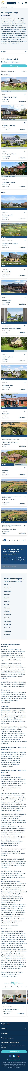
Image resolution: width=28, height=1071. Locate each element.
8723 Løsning (7, 617)
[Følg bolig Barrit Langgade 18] (25, 212)
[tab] (6, 987)
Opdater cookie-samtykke (15, 1059)
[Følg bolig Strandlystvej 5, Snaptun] (25, 180)
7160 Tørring (6, 601)
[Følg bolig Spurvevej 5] (25, 411)
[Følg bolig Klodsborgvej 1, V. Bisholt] (25, 151)
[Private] (3, 3)
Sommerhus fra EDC (6, 325)
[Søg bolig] (18, 2)
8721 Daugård (7, 611)
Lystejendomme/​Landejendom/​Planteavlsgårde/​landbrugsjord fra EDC (11, 497)
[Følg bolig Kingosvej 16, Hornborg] (25, 123)
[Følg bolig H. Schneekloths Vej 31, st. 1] (24, 1007)
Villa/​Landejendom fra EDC (7, 240)
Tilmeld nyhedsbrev (14, 1051)
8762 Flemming (7, 621)
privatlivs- (15, 1064)
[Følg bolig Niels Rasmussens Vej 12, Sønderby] (25, 326)
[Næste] (26, 540)
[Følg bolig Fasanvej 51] (25, 468)
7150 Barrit (6, 597)
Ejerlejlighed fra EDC (7, 1006)
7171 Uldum (6, 604)
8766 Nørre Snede (8, 627)
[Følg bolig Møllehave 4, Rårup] (25, 383)
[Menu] (25, 2)
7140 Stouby (6, 594)
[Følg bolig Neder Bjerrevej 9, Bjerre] (25, 497)
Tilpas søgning (14, 66)
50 (23, 540)
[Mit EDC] (22, 2)
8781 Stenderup (7, 631)
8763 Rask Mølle (7, 624)
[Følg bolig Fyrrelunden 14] (25, 269)
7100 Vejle (6, 584)
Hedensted (11, 7)
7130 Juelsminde (7, 591)
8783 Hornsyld (7, 634)
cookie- (19, 1064)
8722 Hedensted (7, 614)
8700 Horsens (7, 607)
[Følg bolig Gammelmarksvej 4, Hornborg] (25, 439)
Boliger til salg (4, 7)
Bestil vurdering (11, 3)
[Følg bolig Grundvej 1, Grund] (25, 354)
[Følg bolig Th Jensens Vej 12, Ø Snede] (25, 94)
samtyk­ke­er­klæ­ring (15, 1067)
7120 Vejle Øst (7, 588)
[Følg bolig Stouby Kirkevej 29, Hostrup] (25, 241)
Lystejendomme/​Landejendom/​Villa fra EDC (11, 439)
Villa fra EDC (4, 94)
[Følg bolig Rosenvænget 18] (25, 297)
